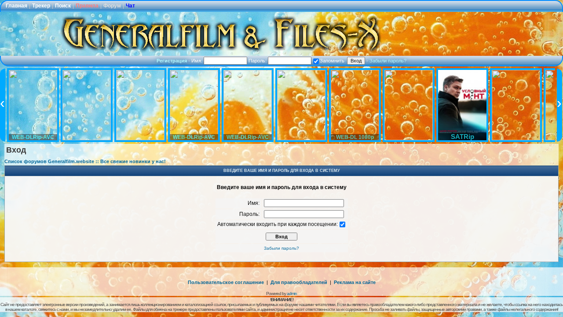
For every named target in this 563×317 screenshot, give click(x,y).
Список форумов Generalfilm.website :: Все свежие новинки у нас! (85, 161)
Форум (112, 6)
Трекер (41, 6)
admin (292, 293)
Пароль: (258, 60)
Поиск (63, 6)
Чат (130, 6)
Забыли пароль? (387, 60)
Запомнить (332, 60)
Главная (16, 6)
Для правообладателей (299, 282)
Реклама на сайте (355, 282)
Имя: (197, 60)
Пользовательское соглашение (226, 282)
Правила (87, 6)
